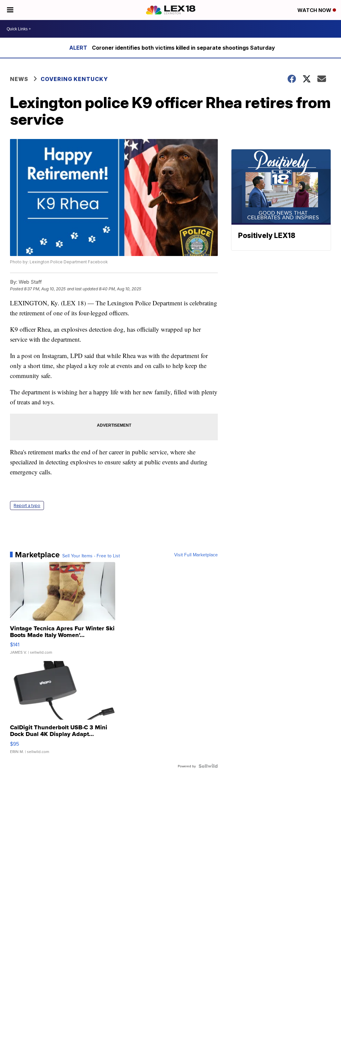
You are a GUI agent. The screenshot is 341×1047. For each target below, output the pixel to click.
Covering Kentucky (74, 79)
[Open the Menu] (10, 10)
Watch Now (315, 10)
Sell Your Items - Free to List (91, 555)
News (19, 79)
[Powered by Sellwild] (208, 766)
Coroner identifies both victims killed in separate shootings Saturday (183, 47)
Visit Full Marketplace (196, 554)
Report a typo (27, 505)
